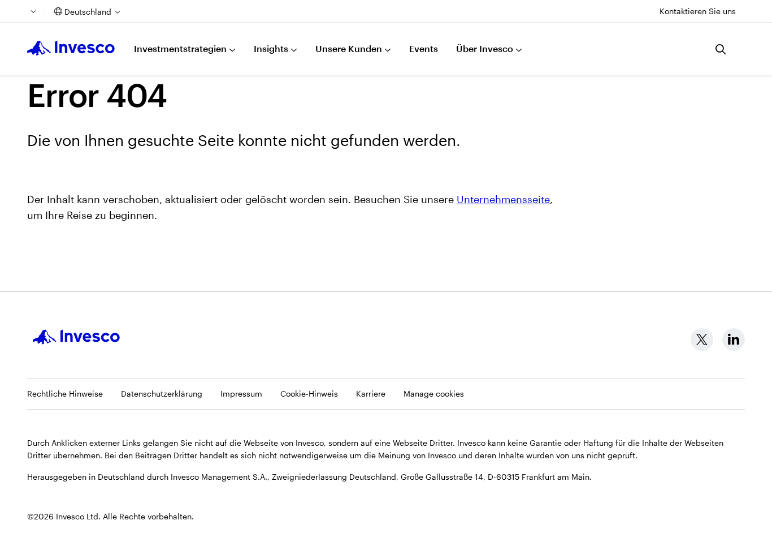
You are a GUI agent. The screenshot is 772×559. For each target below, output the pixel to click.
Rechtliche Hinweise (65, 393)
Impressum (241, 393)
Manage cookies (434, 393)
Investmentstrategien (180, 48)
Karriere (370, 393)
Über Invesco (484, 48)
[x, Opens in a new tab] (702, 339)
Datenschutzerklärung (161, 393)
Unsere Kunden (348, 48)
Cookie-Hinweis (309, 393)
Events (423, 48)
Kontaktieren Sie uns (698, 11)
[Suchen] (721, 49)
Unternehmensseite (503, 199)
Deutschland (87, 11)
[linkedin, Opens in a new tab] (733, 339)
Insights (271, 48)
